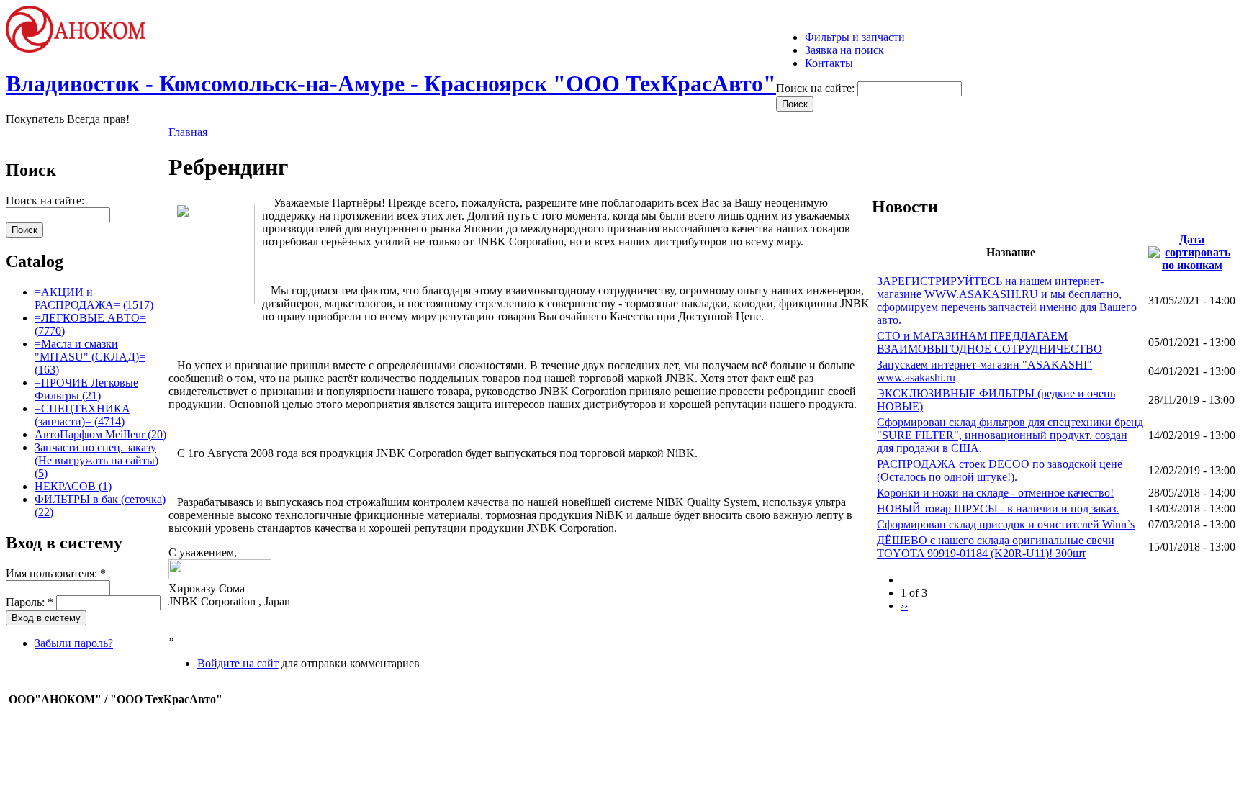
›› (904, 606)
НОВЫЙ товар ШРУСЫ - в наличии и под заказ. (998, 508)
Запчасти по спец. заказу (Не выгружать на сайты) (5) (96, 460)
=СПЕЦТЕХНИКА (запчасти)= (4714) (82, 415)
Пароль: (29, 602)
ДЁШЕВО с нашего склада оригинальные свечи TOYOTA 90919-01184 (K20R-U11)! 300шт (995, 546)
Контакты (829, 63)
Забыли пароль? (74, 643)
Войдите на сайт (238, 663)
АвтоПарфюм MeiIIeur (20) (100, 434)
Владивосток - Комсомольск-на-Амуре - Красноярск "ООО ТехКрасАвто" (391, 83)
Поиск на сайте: (816, 88)
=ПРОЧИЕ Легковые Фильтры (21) (86, 389)
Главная (187, 132)
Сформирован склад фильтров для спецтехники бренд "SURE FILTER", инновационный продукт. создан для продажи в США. (1010, 435)
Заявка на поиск (844, 50)
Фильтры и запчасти (855, 37)
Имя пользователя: (56, 573)
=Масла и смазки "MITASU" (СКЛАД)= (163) (90, 357)
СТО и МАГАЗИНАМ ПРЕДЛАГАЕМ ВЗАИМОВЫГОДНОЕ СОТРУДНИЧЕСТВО (989, 342)
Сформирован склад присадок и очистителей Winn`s (1006, 524)
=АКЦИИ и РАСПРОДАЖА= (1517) (94, 298)
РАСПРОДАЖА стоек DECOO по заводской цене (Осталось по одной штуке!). (999, 470)
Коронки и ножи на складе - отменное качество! (995, 493)
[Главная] (82, 48)
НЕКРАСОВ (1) (73, 486)
